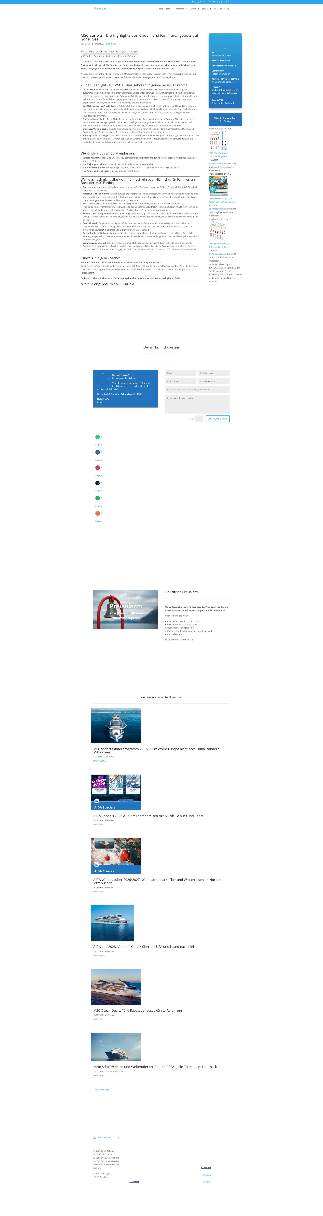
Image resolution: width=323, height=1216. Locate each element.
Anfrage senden (217, 418)
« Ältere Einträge (101, 1089)
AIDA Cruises (137, 1145)
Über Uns (218, 9)
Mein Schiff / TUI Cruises (143, 1149)
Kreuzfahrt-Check (176, 1145)
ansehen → (225, 65)
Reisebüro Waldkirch (213, 1158)
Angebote (180, 9)
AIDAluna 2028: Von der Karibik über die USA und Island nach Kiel (143, 946)
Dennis (88, 44)
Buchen (193, 9)
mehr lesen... (99, 760)
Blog (168, 9)
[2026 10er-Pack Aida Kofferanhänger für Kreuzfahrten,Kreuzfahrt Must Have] (218, 149)
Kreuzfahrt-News (211, 1149)
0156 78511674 (136, 1171)
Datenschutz (112, 1194)
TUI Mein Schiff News (114, 1071)
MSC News (111, 44)
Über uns (207, 1145)
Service (205, 9)
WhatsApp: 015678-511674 (201, 2)
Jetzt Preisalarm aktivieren (183, 653)
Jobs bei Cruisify (211, 1155)
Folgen (98, 444)
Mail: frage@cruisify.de (221, 2)
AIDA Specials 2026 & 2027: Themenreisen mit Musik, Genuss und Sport (148, 816)
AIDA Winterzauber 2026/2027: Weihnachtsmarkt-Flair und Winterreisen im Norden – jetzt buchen (158, 881)
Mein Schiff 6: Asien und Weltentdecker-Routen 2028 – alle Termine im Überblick (155, 1066)
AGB (123, 1194)
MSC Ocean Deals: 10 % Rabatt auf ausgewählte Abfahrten (137, 1010)
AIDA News (109, 820)
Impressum (99, 1194)
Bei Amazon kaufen (218, 163)
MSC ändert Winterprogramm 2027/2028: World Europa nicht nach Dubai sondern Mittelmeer (156, 750)
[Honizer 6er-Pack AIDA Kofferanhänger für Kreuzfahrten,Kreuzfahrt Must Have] (218, 240)
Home (160, 9)
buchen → (222, 60)
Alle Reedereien (139, 1158)
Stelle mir (218, 90)
